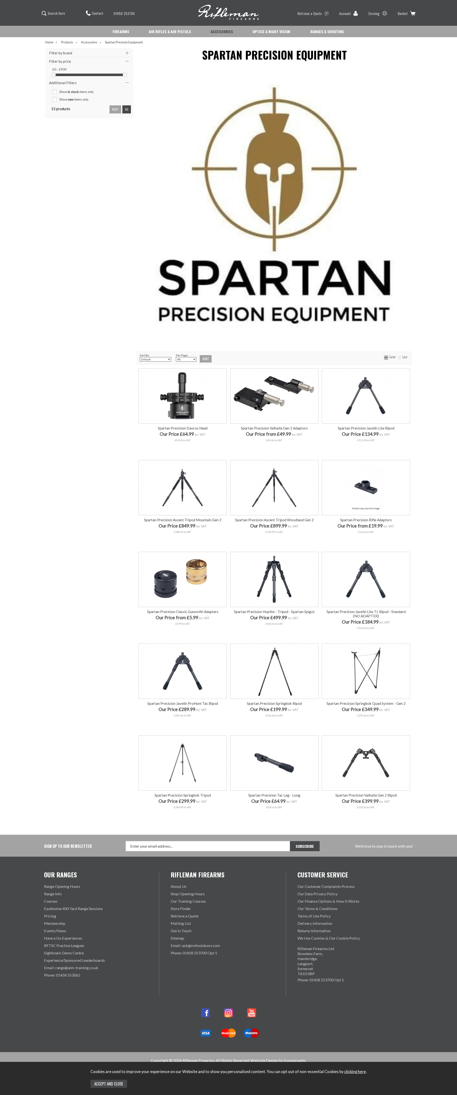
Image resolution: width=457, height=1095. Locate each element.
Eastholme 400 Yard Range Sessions (73, 908)
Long (160, 725)
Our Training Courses (188, 901)
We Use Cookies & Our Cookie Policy (329, 938)
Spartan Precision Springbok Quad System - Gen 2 (366, 703)
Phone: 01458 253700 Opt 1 (194, 953)
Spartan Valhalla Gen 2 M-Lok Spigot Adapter (274, 449)
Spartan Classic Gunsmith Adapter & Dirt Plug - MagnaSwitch (182, 618)
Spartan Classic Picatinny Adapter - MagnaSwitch (365, 526)
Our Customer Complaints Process (326, 886)
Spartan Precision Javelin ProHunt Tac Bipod (182, 703)
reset (115, 109)
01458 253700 (124, 13)
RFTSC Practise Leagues (64, 945)
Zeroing (373, 13)
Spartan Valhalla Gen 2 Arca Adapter (274, 442)
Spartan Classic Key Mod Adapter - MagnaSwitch (365, 497)
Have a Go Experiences (63, 938)
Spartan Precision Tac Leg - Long (274, 795)
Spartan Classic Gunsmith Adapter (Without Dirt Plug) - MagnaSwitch (185, 625)
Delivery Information (315, 923)
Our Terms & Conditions (318, 908)
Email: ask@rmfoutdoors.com (195, 945)
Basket (403, 13)
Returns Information (314, 930)
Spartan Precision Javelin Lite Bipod (366, 428)
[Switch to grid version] (386, 357)
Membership (54, 923)
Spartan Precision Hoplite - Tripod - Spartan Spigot (274, 611)
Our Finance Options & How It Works (328, 901)
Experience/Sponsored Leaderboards (74, 960)
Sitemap (177, 938)
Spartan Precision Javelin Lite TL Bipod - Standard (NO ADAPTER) (366, 613)
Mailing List (181, 923)
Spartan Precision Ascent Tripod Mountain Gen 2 (182, 520)
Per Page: (182, 355)
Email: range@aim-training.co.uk (71, 967)
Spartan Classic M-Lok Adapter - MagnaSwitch (365, 504)
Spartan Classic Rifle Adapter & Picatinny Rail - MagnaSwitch (365, 541)
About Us (178, 886)
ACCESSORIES (222, 31)
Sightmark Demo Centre (64, 953)
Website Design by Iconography (277, 1060)
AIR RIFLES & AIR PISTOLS (170, 31)
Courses (50, 901)
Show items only (76, 92)
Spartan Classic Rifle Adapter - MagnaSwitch (365, 519)
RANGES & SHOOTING (327, 31)
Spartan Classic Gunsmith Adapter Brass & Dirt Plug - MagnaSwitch (183, 633)
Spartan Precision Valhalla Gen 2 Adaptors (274, 428)
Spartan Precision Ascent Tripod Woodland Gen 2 (274, 520)
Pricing (50, 916)
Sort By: (144, 355)
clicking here (355, 1071)
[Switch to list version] (399, 357)
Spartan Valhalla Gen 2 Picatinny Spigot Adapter (273, 434)
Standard (204, 725)
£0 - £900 (59, 69)
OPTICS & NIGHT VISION (271, 31)
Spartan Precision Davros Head (183, 428)
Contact (97, 13)
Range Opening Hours (62, 886)
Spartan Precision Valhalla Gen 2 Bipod (366, 795)
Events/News (55, 930)
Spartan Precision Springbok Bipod (274, 703)
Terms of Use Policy (314, 916)
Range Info (53, 893)
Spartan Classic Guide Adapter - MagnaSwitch (365, 534)
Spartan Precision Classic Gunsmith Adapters (183, 611)
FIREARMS (121, 31)
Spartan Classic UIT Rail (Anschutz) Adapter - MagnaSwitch (365, 489)
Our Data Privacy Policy (318, 893)
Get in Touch (181, 930)
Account (345, 13)
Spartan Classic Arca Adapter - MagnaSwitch (365, 511)
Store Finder (181, 908)
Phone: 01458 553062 (62, 975)
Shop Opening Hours (188, 893)
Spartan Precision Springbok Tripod (182, 795)
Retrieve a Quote (310, 13)
